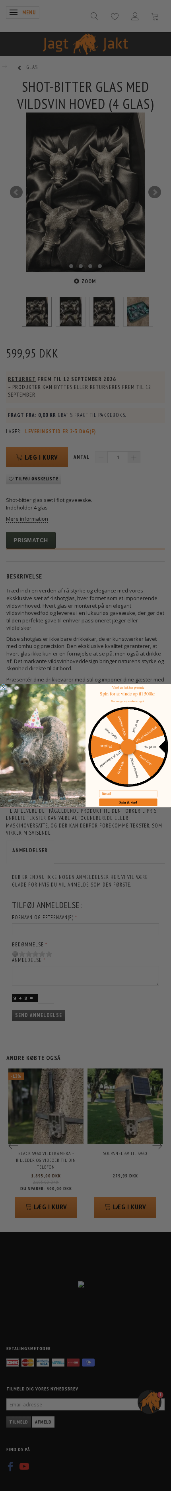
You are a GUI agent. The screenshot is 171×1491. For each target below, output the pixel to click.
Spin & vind (128, 802)
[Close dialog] (3, 687)
